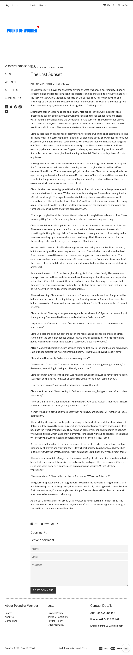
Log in (33, 5)
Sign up (42, 5)
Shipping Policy (56, 624)
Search (8, 612)
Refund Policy (55, 620)
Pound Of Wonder (29, 648)
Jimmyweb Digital (79, 648)
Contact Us (11, 620)
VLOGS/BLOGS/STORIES (15, 65)
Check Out (123, 5)
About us (9, 616)
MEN (8, 73)
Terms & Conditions (58, 616)
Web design (64, 648)
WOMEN (10, 81)
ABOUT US (11, 89)
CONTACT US (13, 97)
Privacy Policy (55, 612)
